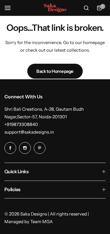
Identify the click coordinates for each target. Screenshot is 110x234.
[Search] (86, 7)
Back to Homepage (55, 71)
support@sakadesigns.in (29, 132)
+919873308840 (21, 124)
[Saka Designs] (55, 8)
